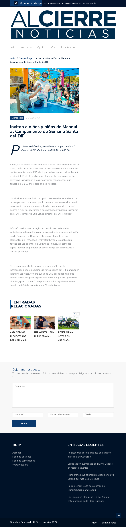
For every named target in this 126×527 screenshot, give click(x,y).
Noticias (25, 47)
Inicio (12, 47)
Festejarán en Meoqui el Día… (67, 345)
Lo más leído (68, 47)
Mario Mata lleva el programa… (20, 334)
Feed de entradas (21, 456)
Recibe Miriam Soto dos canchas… (41, 336)
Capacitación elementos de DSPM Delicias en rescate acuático (67, 3)
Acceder (16, 452)
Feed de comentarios (23, 460)
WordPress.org (20, 464)
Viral (53, 47)
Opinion (41, 47)
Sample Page (109, 522)
